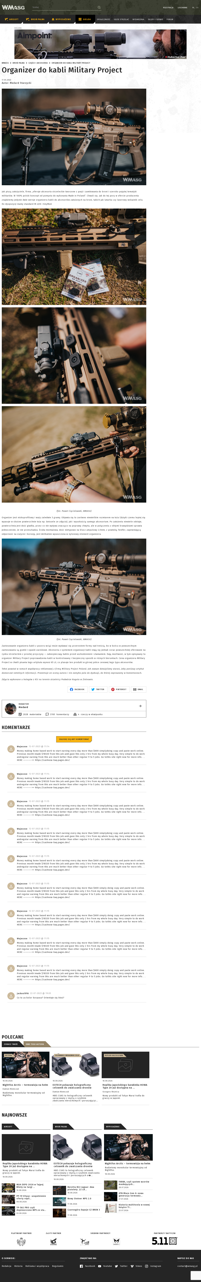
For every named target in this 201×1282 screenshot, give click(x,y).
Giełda (87, 19)
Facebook (89, 1266)
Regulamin (57, 1266)
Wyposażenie (63, 19)
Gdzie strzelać (121, 19)
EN (197, 8)
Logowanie (182, 8)
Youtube (107, 1266)
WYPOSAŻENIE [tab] (112, 1127)
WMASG (5, 63)
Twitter (123, 1266)
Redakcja (6, 1266)
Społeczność (103, 19)
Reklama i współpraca (37, 1266)
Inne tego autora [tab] (35, 1044)
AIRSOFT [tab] (8, 1127)
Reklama (18, 28)
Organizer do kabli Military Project (71, 63)
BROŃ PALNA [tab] (61, 1127)
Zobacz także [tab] (11, 1044)
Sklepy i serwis (155, 19)
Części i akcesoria (38, 63)
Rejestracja (168, 8)
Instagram (155, 1266)
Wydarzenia (138, 19)
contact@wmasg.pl (187, 1266)
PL (193, 8)
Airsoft (14, 19)
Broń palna (37, 19)
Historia (18, 1266)
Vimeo (138, 1266)
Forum (170, 19)
